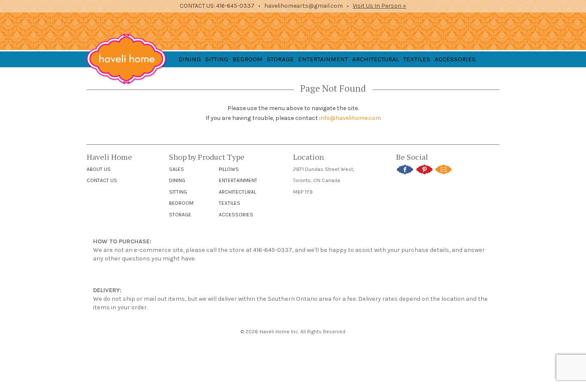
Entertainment (238, 180)
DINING (189, 59)
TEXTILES (416, 59)
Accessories (236, 215)
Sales (176, 169)
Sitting (178, 192)
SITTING (216, 59)
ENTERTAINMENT (323, 59)
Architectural (237, 192)
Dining (177, 180)
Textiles (229, 203)
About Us (99, 169)
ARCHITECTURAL (375, 59)
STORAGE (280, 59)
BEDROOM (248, 59)
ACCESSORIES (455, 59)
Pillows (229, 169)
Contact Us (102, 180)
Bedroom (181, 203)
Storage (180, 215)
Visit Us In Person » (379, 5)
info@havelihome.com (350, 118)
